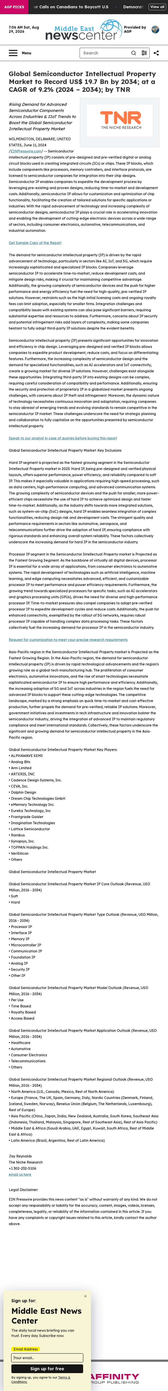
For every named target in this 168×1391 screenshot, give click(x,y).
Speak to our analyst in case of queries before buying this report (63, 438)
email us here (20, 1174)
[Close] (85, 1296)
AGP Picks (14, 7)
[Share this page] (156, 53)
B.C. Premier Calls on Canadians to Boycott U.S (61, 6)
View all (157, 7)
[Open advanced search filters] (144, 53)
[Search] (133, 53)
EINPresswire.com (26, 151)
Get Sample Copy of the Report (35, 243)
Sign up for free (47, 1368)
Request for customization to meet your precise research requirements (68, 639)
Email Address (26, 1349)
